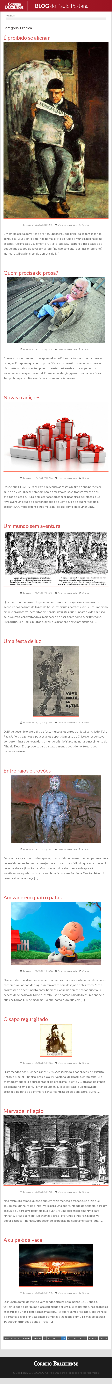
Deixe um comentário (67, 225)
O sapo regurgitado (26, 1019)
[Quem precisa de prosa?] (56, 310)
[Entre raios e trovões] (56, 809)
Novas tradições (22, 397)
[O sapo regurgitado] (56, 1040)
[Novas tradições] (56, 436)
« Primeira (26, 1338)
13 (69, 1338)
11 (58, 1338)
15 (79, 1338)
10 (53, 1338)
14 (74, 1338)
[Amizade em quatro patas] (56, 933)
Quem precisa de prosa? (31, 273)
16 (85, 1338)
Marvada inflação (24, 1111)
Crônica (85, 225)
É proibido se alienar (27, 38)
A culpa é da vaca (27, 1240)
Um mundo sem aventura (32, 526)
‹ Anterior (37, 1338)
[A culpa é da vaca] (56, 1265)
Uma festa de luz (22, 641)
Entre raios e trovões (27, 770)
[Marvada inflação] (56, 1150)
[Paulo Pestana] (67, 5)
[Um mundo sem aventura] (56, 558)
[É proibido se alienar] (56, 130)
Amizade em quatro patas (33, 897)
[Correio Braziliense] (16, 5)
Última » (103, 1338)
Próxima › (93, 1338)
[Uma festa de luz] (56, 680)
